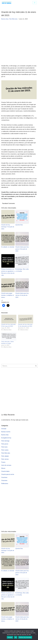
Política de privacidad (25, 637)
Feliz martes (4, 450)
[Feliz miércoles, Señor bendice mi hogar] (8, 336)
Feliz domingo (5, 441)
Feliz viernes (5, 459)
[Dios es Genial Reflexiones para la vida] (6, 2)
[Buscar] (36, 366)
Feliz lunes (4, 447)
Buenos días (4, 19)
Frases (3, 462)
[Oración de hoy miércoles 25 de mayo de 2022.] (8, 319)
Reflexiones (4, 483)
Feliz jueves (4, 444)
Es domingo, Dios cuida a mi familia (22, 270)
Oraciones (4, 480)
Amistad (3, 428)
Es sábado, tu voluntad (7, 247)
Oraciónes (4, 477)
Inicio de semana (6, 465)
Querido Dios (19, 224)
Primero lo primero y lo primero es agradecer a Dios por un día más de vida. (7, 272)
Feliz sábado (5, 456)
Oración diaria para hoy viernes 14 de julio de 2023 (22, 295)
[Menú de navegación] (35, 2)
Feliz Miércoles (13, 19)
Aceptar (10, 637)
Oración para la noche (7, 474)
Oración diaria (5, 471)
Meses (3, 468)
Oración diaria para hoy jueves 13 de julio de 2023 (22, 249)
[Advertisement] (19, 44)
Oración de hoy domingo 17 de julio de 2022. (7, 227)
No (16, 637)
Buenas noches (5, 431)
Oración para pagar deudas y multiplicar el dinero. (7, 295)
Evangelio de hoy (6, 438)
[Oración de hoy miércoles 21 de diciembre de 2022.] (25, 319)
